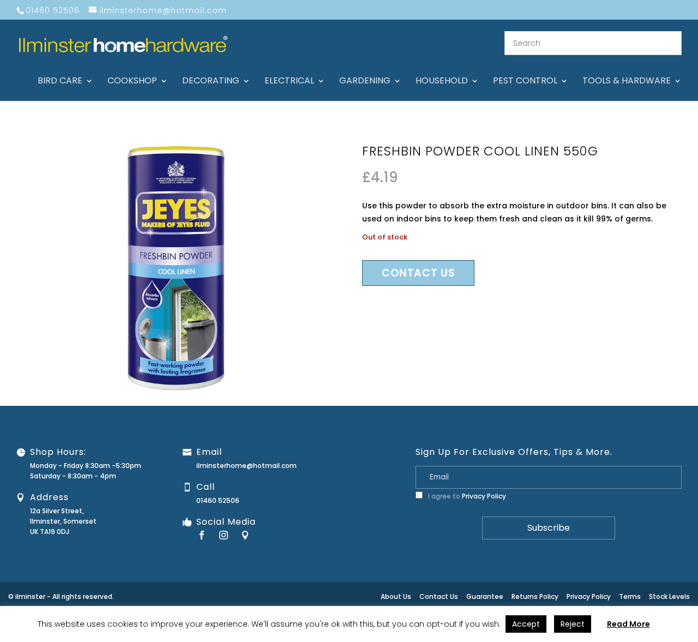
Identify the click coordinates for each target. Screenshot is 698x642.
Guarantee (484, 596)
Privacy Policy (484, 496)
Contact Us (438, 596)
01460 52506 (217, 500)
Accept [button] (526, 624)
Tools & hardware (626, 82)
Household (442, 82)
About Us (396, 596)
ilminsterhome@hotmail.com (246, 465)
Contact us (418, 273)
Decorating (210, 82)
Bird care (60, 82)
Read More (628, 624)
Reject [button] (573, 624)
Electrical (289, 82)
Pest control (525, 82)
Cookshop (132, 82)
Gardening (364, 82)
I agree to (466, 496)
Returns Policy (535, 596)
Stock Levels (669, 596)
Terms (630, 596)
